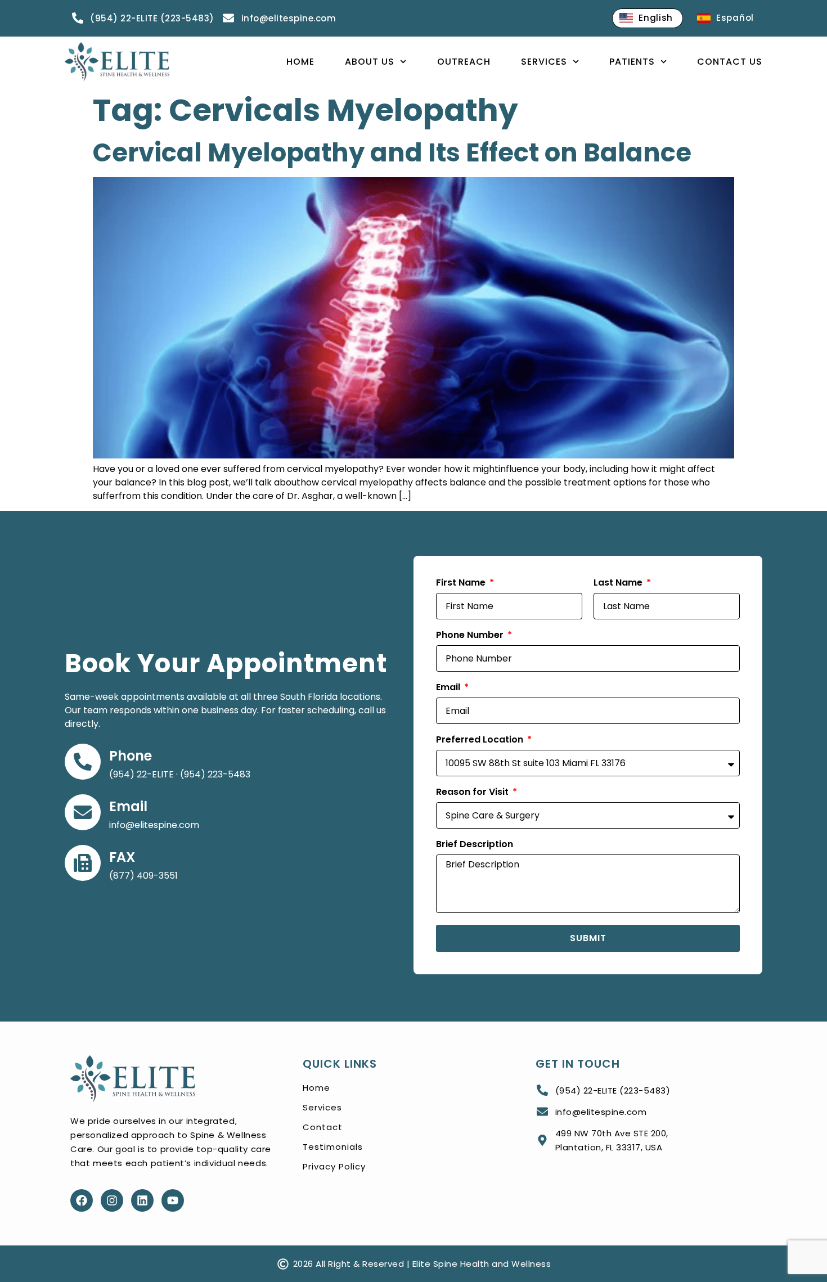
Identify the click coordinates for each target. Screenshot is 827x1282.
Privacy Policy (334, 1166)
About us (369, 61)
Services (544, 61)
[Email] (83, 812)
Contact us (729, 61)
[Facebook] (81, 1200)
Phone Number (471, 636)
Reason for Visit (473, 793)
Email (128, 806)
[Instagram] (112, 1200)
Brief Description (474, 845)
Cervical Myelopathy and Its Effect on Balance (392, 152)
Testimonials (333, 1146)
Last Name (619, 583)
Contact (323, 1127)
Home (300, 61)
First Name (462, 583)
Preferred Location (480, 740)
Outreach (464, 61)
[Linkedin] (142, 1200)
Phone (130, 755)
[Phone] (83, 762)
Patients (632, 61)
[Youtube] (172, 1200)
